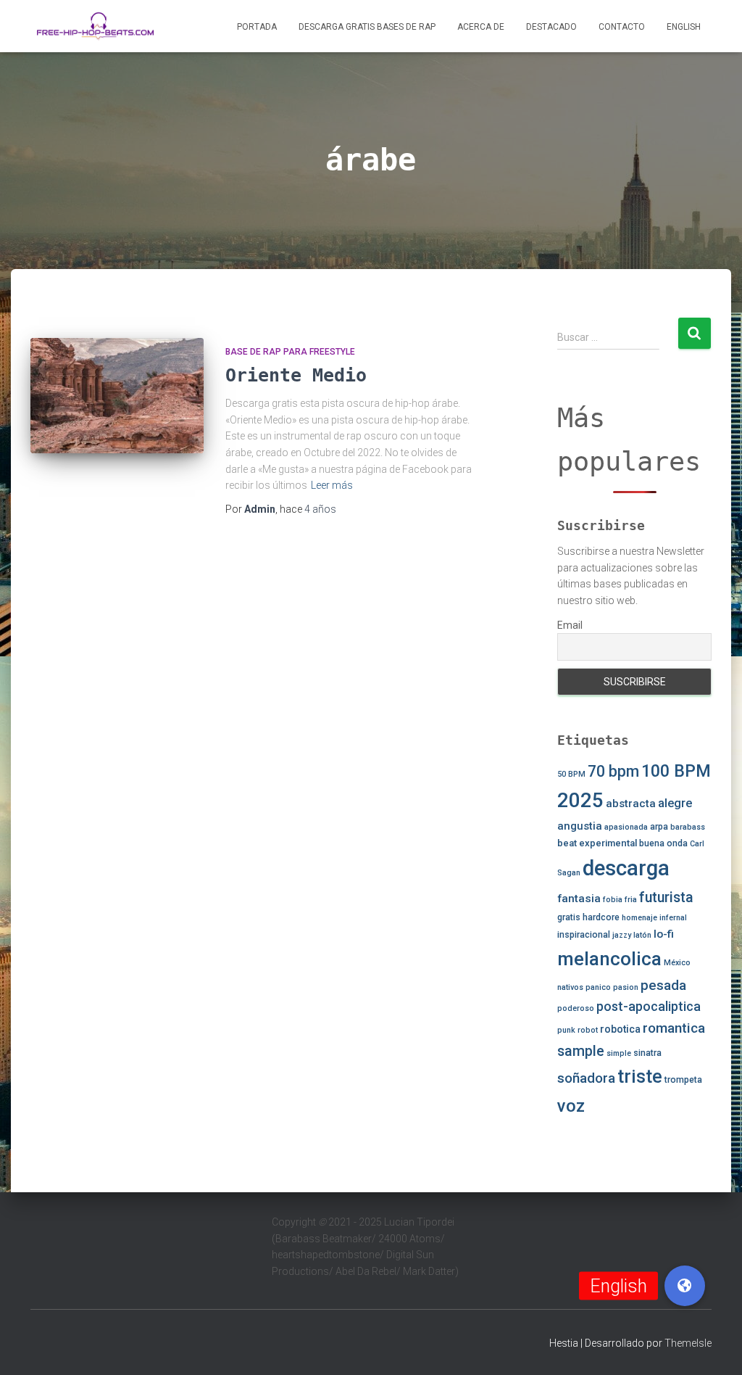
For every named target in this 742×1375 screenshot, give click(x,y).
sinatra (647, 1053)
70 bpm (613, 771)
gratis (568, 917)
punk (566, 1030)
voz (571, 1106)
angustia (579, 826)
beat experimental (597, 843)
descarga (626, 868)
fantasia (579, 898)
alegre (675, 803)
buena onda (663, 843)
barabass (687, 827)
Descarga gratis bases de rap (367, 27)
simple (618, 1053)
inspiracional (583, 935)
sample (580, 1051)
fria (631, 899)
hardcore (601, 917)
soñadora (586, 1078)
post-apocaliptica (648, 1006)
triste (639, 1076)
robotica (620, 1029)
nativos (570, 987)
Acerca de (480, 27)
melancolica (609, 959)
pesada (663, 985)
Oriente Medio (296, 375)
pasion (625, 987)
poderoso (575, 1008)
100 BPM (676, 771)
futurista (666, 897)
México (677, 962)
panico (598, 987)
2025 (580, 800)
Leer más (332, 485)
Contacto (622, 27)
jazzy (621, 935)
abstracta (631, 803)
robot (588, 1030)
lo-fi (664, 934)
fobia (612, 899)
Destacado (551, 27)
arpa (659, 827)
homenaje (639, 917)
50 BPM (571, 774)
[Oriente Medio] (117, 396)
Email (570, 625)
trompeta (683, 1080)
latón (642, 935)
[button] (684, 1285)
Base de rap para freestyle (290, 352)
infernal (673, 917)
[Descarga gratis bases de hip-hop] (95, 26)
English (684, 27)
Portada (257, 27)
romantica (674, 1028)
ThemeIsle (688, 1343)
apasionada (626, 827)
